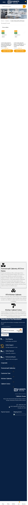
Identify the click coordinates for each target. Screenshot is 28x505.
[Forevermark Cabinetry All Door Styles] (3, 265)
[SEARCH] (24, 6)
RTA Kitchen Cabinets (13, 295)
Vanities (7, 21)
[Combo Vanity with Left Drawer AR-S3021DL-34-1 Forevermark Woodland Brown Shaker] (7, 83)
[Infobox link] (13, 340)
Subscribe (5, 334)
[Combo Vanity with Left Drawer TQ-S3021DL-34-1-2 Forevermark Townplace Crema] (20, 83)
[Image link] (6, 467)
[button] (13, 366)
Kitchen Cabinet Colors (13, 310)
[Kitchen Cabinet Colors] (13, 306)
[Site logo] (13, 2)
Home (2, 21)
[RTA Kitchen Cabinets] (13, 290)
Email (2, 324)
